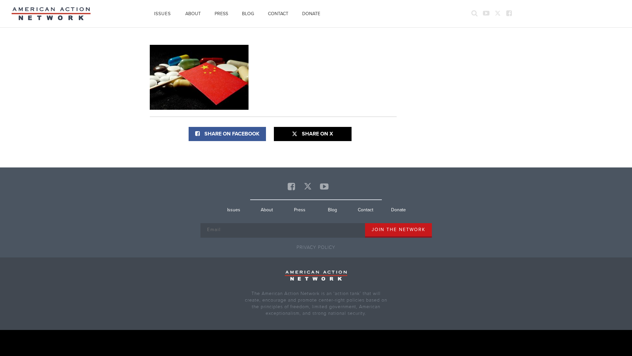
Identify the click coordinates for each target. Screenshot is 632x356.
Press (221, 13)
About (193, 13)
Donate (311, 13)
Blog (248, 13)
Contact (278, 13)
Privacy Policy (316, 247)
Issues (162, 13)
